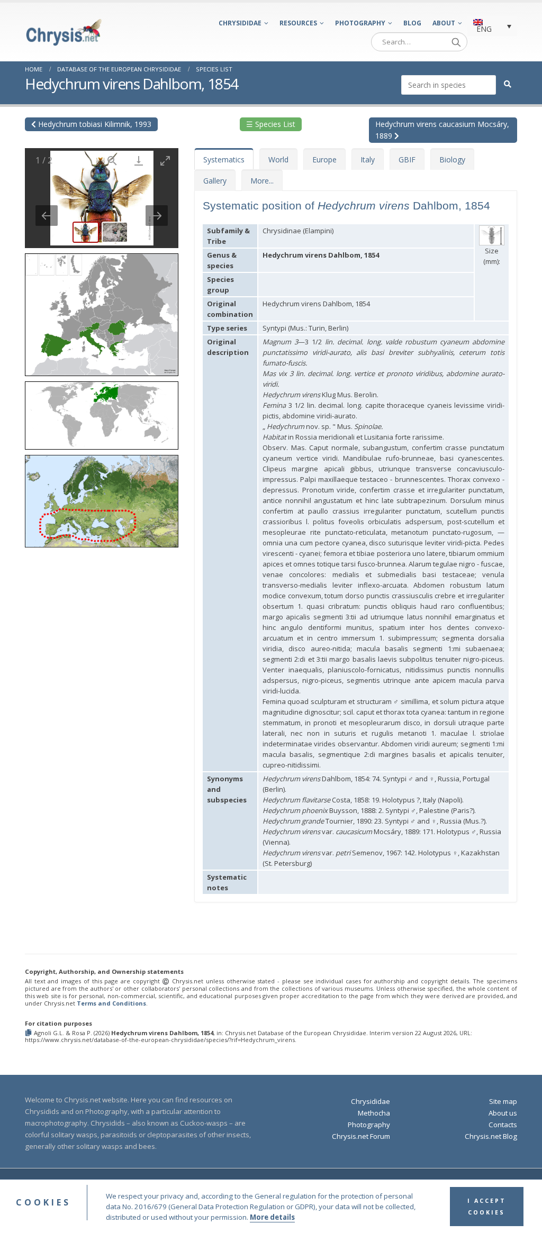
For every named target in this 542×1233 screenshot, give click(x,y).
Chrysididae (240, 23)
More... (262, 181)
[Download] (138, 160)
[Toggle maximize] (165, 160)
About (443, 23)
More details (272, 1217)
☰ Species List (270, 124)
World (278, 159)
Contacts (503, 1124)
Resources (298, 23)
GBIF (407, 159)
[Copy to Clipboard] (29, 1033)
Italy (367, 159)
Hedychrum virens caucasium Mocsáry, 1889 (442, 130)
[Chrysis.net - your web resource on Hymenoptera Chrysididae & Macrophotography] (64, 32)
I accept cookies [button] (486, 1206)
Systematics (224, 159)
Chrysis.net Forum (361, 1136)
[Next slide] (157, 215)
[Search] (456, 42)
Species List (214, 69)
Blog (412, 23)
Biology (452, 159)
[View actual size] (112, 160)
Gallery (215, 181)
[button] (101, 311)
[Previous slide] (46, 215)
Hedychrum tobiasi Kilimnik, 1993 (93, 124)
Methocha (374, 1113)
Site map (503, 1101)
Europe (324, 159)
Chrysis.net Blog (491, 1136)
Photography (360, 23)
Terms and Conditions (111, 1003)
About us (503, 1113)
